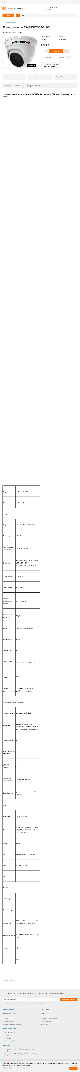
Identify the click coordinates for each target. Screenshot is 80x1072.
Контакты (5, 1016)
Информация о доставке (10, 1021)
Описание (8, 86)
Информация (8, 1009)
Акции (43, 1013)
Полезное (45, 1009)
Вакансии (5, 1019)
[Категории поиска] (18, 15)
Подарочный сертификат (49, 1019)
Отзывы (19, 86)
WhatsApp (8, 1038)
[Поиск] (75, 15)
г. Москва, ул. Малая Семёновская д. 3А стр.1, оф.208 (19, 1050)
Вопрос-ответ (33, 86)
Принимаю (73, 1069)
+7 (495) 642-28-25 (51, 7)
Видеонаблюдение (12, 22)
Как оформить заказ (8, 1013)
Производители (46, 1021)
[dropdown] (4, 2)
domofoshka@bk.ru (11, 1041)
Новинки (43, 1016)
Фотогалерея (45, 1024)
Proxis (61, 36)
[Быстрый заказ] (66, 51)
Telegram (48, 10)
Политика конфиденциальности (12, 1024)
